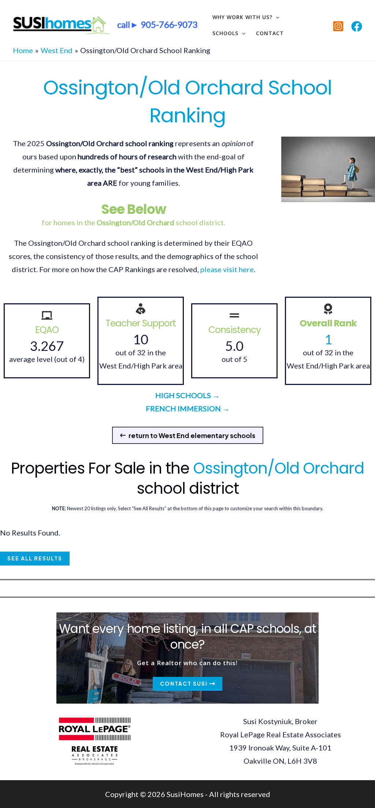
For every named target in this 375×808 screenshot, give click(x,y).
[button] (187, 435)
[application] (275, 17)
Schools (225, 33)
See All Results (34, 558)
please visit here (227, 269)
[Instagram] (338, 26)
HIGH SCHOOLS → (187, 395)
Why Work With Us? (242, 17)
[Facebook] (356, 26)
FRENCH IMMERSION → (188, 408)
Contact (270, 33)
